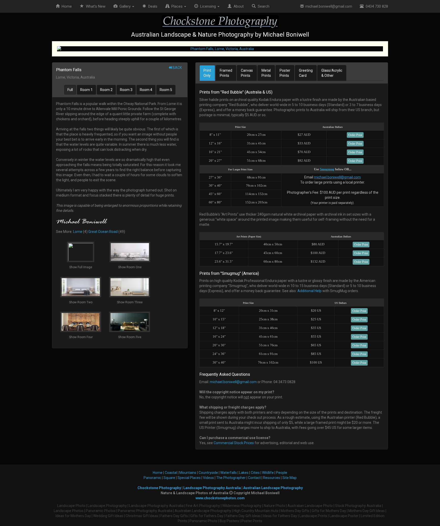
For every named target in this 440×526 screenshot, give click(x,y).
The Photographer (231, 478)
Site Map (289, 478)
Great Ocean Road (103, 232)
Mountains (187, 473)
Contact (254, 478)
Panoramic (152, 478)
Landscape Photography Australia (212, 488)
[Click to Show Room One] (220, 48)
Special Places (189, 478)
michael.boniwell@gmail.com (328, 6)
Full (70, 90)
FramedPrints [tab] (226, 73)
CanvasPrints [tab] (247, 73)
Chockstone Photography (159, 488)
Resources (271, 478)
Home (66, 6)
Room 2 (106, 90)
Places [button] (176, 6)
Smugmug (327, 169)
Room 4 (146, 90)
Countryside (208, 473)
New (95, 6)
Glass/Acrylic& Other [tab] (331, 73)
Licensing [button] (207, 6)
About (237, 6)
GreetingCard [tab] (306, 73)
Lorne (77, 232)
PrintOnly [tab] (207, 73)
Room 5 (166, 90)
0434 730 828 (376, 6)
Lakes (244, 473)
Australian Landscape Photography (273, 488)
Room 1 (86, 90)
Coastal (171, 473)
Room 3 (126, 90)
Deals (151, 6)
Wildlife (268, 473)
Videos (208, 478)
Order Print (355, 135)
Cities (255, 473)
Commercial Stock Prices (234, 443)
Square (169, 478)
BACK (177, 68)
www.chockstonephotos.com (220, 498)
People (281, 473)
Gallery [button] (124, 6)
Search (262, 6)
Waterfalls (228, 473)
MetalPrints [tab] (266, 73)
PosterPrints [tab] (285, 73)
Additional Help (309, 291)
